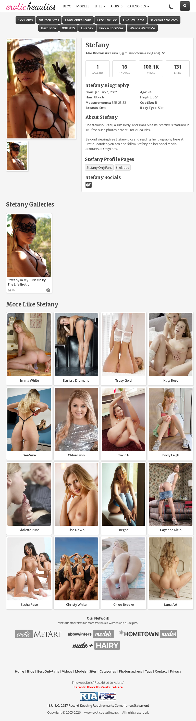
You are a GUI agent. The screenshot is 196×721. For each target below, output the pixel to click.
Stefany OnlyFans (99, 167)
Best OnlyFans (48, 671)
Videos (67, 671)
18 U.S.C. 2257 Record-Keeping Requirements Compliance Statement (98, 705)
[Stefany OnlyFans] (88, 184)
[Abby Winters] (92, 632)
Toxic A (123, 455)
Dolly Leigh (170, 455)
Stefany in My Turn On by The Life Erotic (27, 282)
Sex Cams (25, 20)
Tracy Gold (123, 380)
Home (19, 671)
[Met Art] (40, 632)
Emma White (29, 380)
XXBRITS (68, 28)
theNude (122, 167)
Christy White (76, 604)
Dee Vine (29, 455)
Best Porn (48, 28)
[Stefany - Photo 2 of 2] (17, 156)
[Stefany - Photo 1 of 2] (41, 88)
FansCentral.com (78, 20)
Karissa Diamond (76, 380)
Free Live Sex (107, 20)
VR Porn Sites (49, 20)
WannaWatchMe (142, 28)
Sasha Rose (29, 604)
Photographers (130, 671)
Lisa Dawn (76, 529)
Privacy (175, 671)
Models (82, 6)
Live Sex (87, 28)
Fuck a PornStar (111, 28)
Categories (136, 6)
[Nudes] (29, 6)
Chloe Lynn (76, 455)
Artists (116, 6)
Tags (148, 671)
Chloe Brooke (123, 604)
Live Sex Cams (133, 20)
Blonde (99, 97)
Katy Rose (170, 380)
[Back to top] (187, 712)
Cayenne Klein (170, 529)
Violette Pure (29, 529)
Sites (98, 6)
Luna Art (170, 604)
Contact (161, 671)
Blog (67, 6)
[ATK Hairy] (98, 643)
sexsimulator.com (164, 20)
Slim (161, 107)
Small (103, 107)
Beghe (123, 529)
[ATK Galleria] (150, 632)
